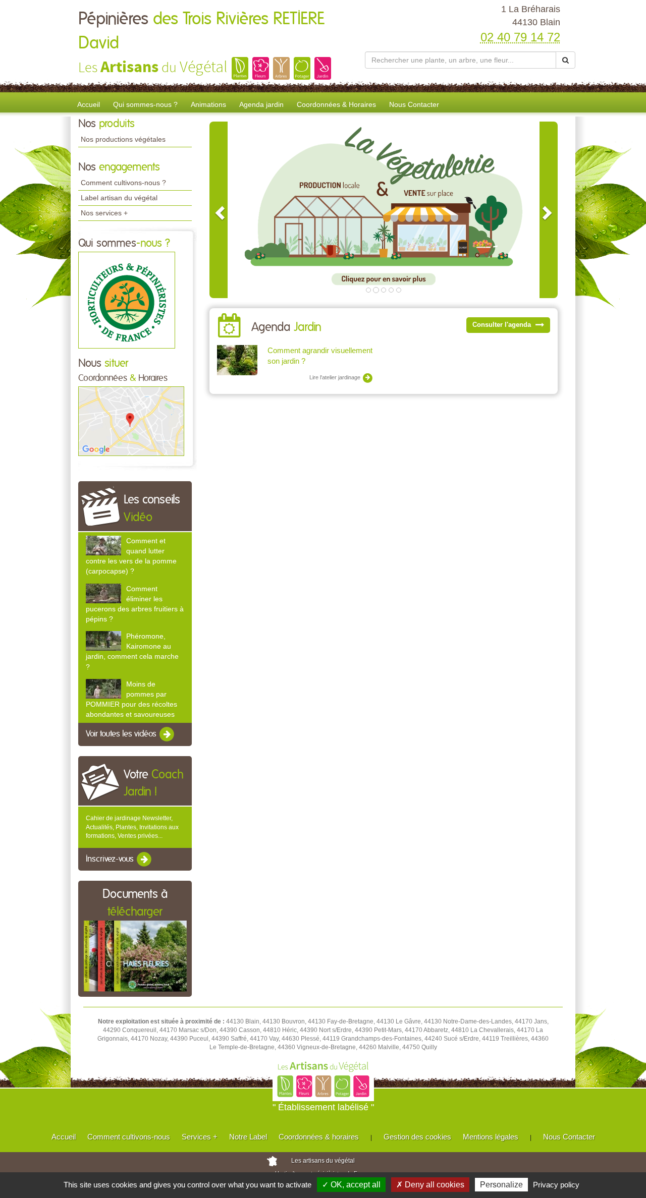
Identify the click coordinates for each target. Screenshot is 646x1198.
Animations (208, 104)
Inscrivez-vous (111, 859)
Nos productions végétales (123, 139)
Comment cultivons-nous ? (123, 183)
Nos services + (104, 213)
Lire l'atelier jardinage (335, 377)
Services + (200, 1136)
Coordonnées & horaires (319, 1136)
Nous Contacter (414, 104)
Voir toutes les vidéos (122, 734)
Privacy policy (556, 1184)
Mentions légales (490, 1136)
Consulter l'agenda (502, 324)
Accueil (88, 104)
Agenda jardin (261, 104)
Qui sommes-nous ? (145, 104)
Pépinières (201, 31)
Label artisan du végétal (119, 198)
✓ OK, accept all (351, 1184)
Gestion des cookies (417, 1136)
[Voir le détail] (103, 545)
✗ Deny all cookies (430, 1184)
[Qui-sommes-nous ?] (126, 299)
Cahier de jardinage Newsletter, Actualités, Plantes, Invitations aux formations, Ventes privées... (132, 827)
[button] (218, 210)
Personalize (501, 1184)
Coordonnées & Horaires (336, 104)
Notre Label (248, 1136)
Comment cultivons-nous (128, 1136)
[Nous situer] (131, 420)
